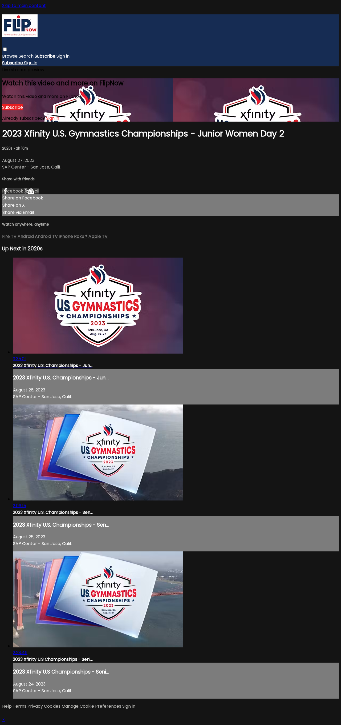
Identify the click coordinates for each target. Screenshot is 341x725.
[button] (5, 49)
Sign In (30, 63)
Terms (20, 706)
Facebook (13, 191)
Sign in (63, 56)
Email (33, 191)
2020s (8, 148)
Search (27, 56)
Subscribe (12, 107)
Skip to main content (24, 5)
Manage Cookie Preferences (92, 706)
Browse (10, 56)
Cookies (53, 706)
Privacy (35, 706)
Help (7, 706)
